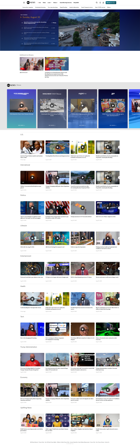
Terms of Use (92, 442)
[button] (24, 2)
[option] (32, 67)
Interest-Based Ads (74, 442)
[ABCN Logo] (31, 2)
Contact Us (107, 442)
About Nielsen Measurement (84, 442)
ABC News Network (34, 442)
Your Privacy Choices (100, 442)
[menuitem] (27, 7)
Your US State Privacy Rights (50, 442)
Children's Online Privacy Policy (63, 442)
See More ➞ (21, 125)
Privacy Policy (41, 442)
